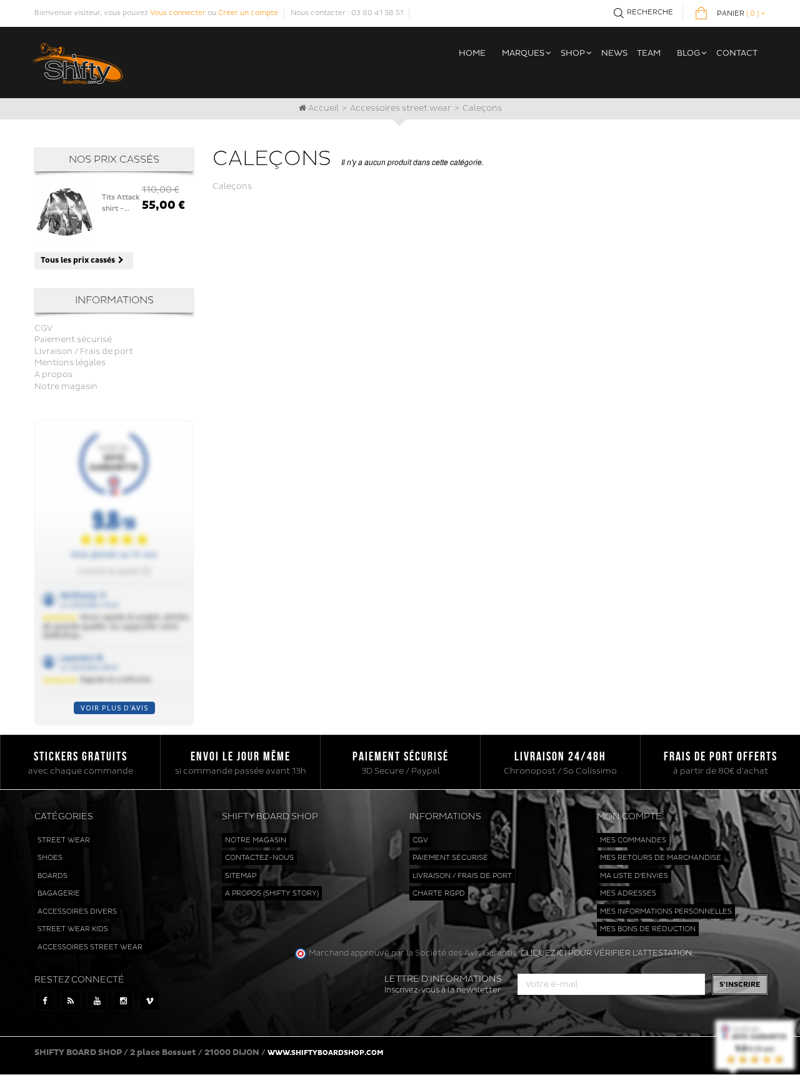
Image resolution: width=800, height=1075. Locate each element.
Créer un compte (248, 13)
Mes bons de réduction (648, 929)
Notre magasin (66, 386)
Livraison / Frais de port (83, 351)
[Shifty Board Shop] (78, 62)
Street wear (64, 840)
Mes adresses (628, 893)
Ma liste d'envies (634, 876)
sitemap (240, 876)
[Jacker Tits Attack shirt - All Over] (65, 212)
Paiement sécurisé (73, 340)
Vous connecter (178, 13)
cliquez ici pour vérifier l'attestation (606, 953)
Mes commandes (633, 840)
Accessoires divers (77, 911)
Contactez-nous (259, 858)
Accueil (322, 108)
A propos (53, 375)
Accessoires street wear (400, 108)
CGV (43, 328)
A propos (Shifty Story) (272, 893)
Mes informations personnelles (666, 911)
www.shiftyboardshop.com (325, 1053)
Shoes (50, 858)
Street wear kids (73, 929)
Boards (53, 876)
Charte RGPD (438, 893)
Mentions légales (70, 363)
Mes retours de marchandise (660, 858)
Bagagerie (59, 893)
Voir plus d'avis (114, 707)
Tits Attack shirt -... (121, 203)
